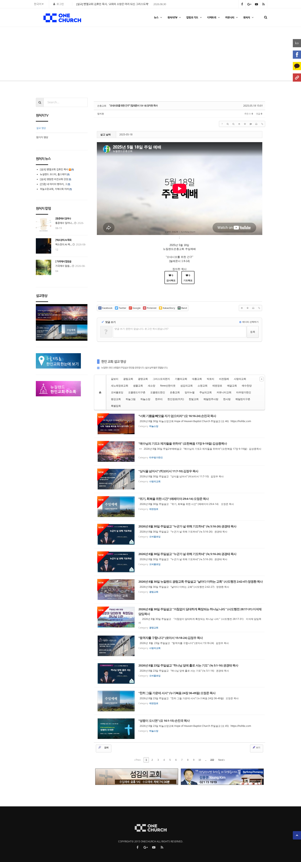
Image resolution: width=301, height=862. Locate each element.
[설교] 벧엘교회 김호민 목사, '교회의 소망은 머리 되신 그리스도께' (112, 4)
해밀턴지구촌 (242, 399)
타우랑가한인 (243, 392)
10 (199, 760)
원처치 (246, 17)
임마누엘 (190, 392)
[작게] (233, 124)
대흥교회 (197, 379)
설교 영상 (41, 128)
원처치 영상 (42, 137)
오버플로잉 (117, 392)
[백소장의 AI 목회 (63, 240)
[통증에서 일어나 (63, 218)
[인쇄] (256, 124)
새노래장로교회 (119, 385)
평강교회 (116, 399)
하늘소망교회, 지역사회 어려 (54, 189)
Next (221, 760)
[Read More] (179, 424)
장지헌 (100, 113)
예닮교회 (232, 385)
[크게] (228, 124)
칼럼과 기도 (192, 17)
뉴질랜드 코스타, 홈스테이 (53, 174)
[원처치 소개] (297, 77)
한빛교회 (194, 399)
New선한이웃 (167, 385)
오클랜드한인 (157, 392)
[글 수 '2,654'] (100, 392)
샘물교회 (138, 385)
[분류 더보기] (261, 379)
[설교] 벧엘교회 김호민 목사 (54, 169)
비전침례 (224, 379)
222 (212, 760)
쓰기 (258, 747)
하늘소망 (145, 399)
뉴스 (156, 17)
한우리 (159, 399)
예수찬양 (247, 385)
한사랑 (227, 399)
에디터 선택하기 (250, 321)
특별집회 (116, 406)
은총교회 (175, 392)
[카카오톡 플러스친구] (297, 66)
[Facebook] (297, 55)
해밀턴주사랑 (211, 399)
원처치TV (172, 17)
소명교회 (202, 385)
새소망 (151, 385)
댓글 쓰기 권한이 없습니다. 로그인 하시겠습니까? (141, 328)
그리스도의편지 (161, 379)
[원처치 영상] (286, 54)
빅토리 (210, 379)
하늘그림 (131, 399)
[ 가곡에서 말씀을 (63, 261)
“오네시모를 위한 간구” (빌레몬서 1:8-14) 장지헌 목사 (133, 106)
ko (297, 43)
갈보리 (114, 379)
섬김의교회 (186, 385)
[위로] (239, 124)
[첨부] (262, 124)
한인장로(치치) (175, 399)
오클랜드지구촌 (136, 392)
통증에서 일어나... (64, 223)
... (205, 760)
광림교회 (128, 379)
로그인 (60, 4)
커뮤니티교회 (224, 392)
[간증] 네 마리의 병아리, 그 (53, 184)
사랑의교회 (240, 379)
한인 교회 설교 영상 (113, 361)
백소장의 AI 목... (63, 244)
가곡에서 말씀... (63, 266)
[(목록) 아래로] (245, 124)
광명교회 (143, 379)
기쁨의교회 (181, 379)
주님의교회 (205, 392)
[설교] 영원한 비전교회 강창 (54, 179)
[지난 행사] (15, 54)
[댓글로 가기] (250, 124)
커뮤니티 (229, 17)
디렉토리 (211, 17)
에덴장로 (217, 385)
